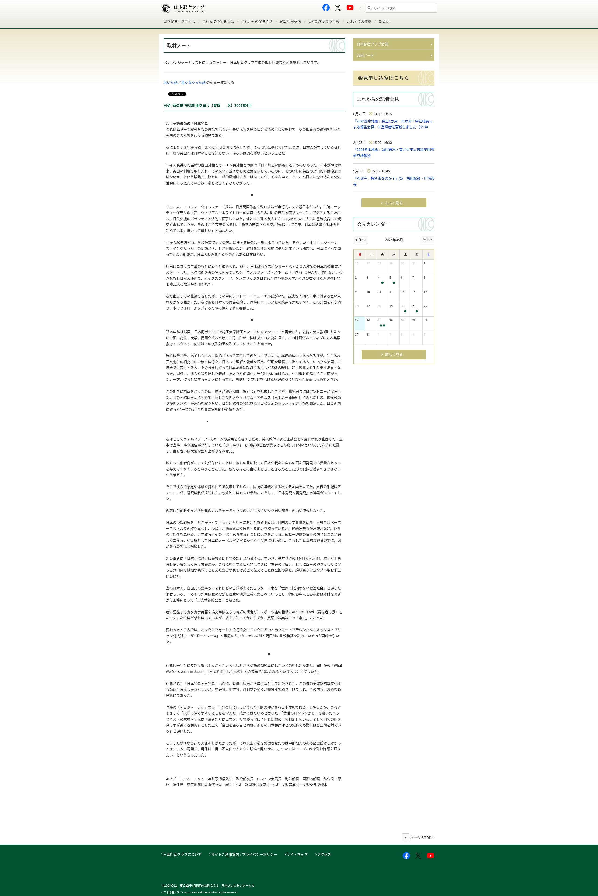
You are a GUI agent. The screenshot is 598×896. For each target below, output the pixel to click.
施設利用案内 (290, 21)
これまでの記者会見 (218, 21)
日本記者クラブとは (179, 21)
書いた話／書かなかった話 (185, 82)
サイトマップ (297, 854)
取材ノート (365, 55)
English (384, 21)
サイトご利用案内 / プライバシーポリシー (244, 854)
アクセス (324, 854)
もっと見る (393, 202)
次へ (426, 239)
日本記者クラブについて (182, 854)
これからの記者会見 (257, 21)
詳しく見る (394, 354)
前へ (361, 239)
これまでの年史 (359, 21)
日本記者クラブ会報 (324, 21)
